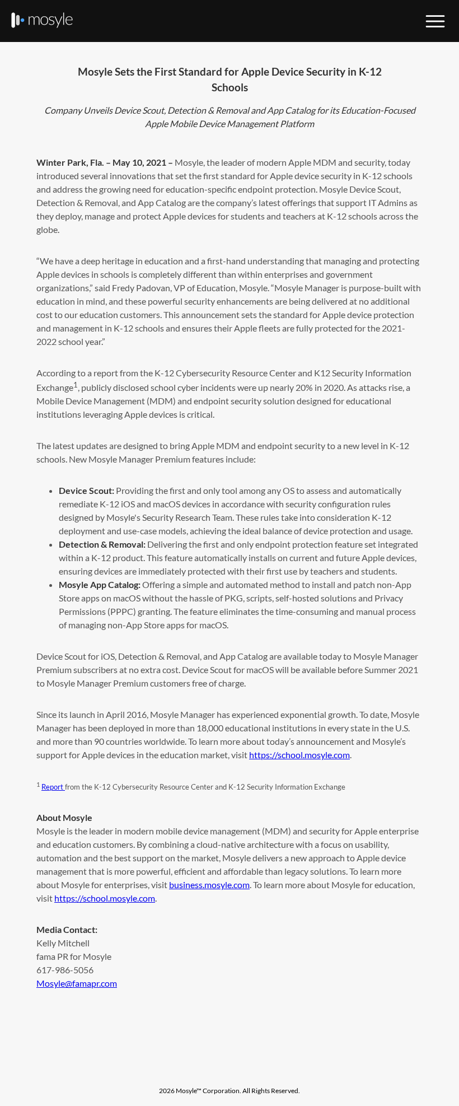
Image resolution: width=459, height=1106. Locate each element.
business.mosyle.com (209, 884)
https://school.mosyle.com (299, 754)
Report (53, 786)
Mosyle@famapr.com (76, 983)
